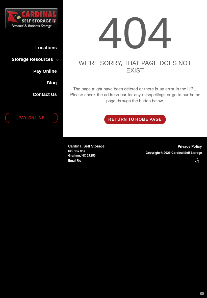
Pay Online (45, 71)
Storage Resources (32, 59)
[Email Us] (202, 293)
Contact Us (45, 94)
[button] (31, 118)
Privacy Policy (190, 146)
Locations (46, 47)
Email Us (74, 160)
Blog (52, 82)
